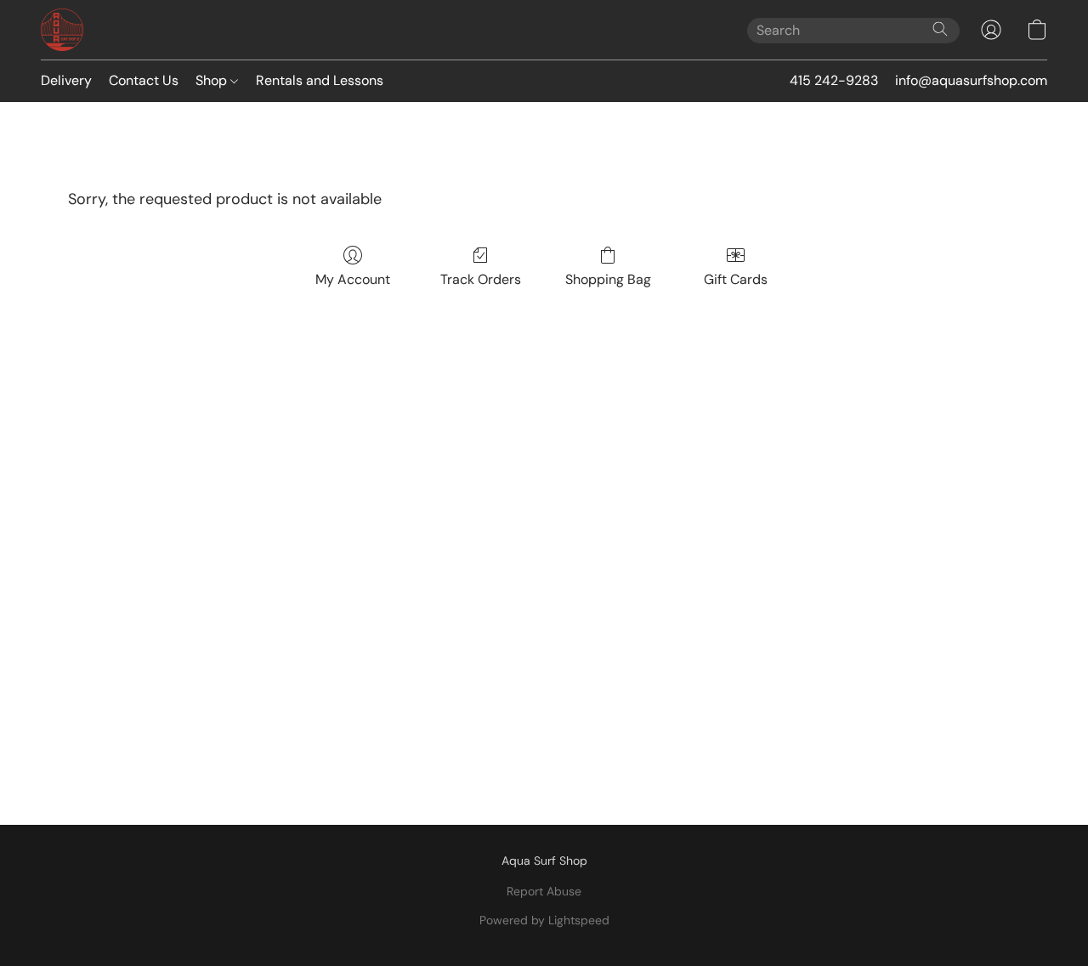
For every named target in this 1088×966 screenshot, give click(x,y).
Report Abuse (544, 891)
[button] (62, 30)
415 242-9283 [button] (834, 80)
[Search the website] (940, 29)
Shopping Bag (608, 279)
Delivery (66, 80)
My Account (352, 279)
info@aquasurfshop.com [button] (971, 80)
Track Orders (480, 279)
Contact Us (143, 80)
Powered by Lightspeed (544, 920)
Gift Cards (736, 279)
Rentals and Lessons (319, 80)
